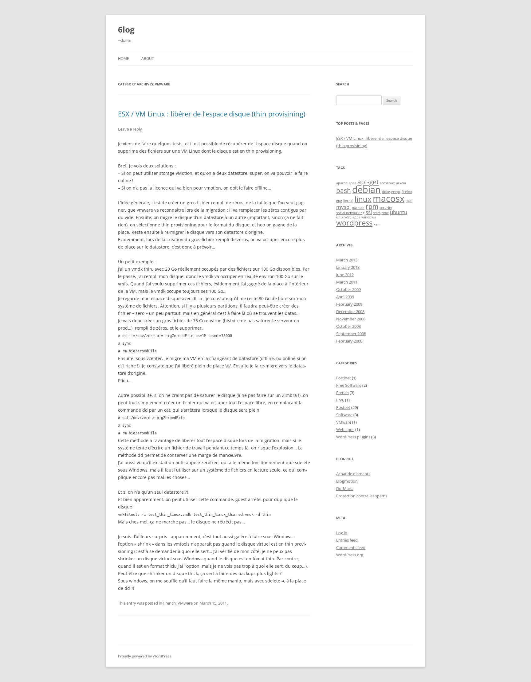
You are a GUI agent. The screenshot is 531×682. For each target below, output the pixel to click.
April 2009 (345, 297)
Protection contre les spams (361, 496)
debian (366, 189)
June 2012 (345, 274)
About (147, 58)
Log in (341, 532)
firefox (407, 192)
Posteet (343, 407)
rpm (372, 206)
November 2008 (350, 319)
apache (342, 183)
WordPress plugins (353, 437)
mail (409, 200)
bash (343, 190)
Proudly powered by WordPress (144, 656)
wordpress (354, 223)
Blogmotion (347, 481)
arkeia (401, 183)
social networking (350, 213)
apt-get (368, 182)
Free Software (348, 385)
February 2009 (349, 304)
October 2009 (348, 289)
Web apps (352, 217)
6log (126, 29)
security (386, 208)
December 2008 (350, 311)
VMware (185, 603)
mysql (343, 206)
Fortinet (343, 378)
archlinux (387, 183)
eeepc (395, 192)
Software (344, 414)
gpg (339, 200)
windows (368, 217)
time (385, 213)
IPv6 (340, 400)
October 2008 (348, 326)
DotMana (344, 488)
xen (377, 224)
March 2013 (346, 260)
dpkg (386, 192)
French (169, 603)
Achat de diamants (353, 473)
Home (123, 58)
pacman (358, 208)
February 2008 (349, 341)
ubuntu (398, 212)
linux (363, 199)
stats (376, 213)
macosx (388, 198)
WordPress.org (349, 555)
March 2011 (346, 282)
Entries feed (347, 540)
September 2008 (351, 333)
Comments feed (350, 547)
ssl (369, 212)
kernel (348, 200)
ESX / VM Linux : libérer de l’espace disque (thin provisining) (211, 113)
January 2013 (348, 267)
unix (339, 217)
